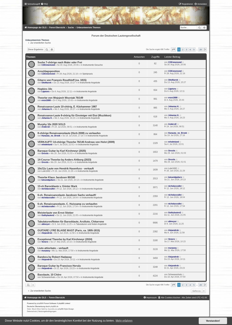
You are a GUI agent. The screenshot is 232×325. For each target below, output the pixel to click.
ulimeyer (45, 224)
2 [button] (182, 49)
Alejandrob (46, 233)
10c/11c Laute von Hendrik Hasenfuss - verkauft (66, 168)
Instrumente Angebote (90, 82)
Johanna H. (46, 109)
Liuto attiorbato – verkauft (53, 248)
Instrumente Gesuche (93, 65)
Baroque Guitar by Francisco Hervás (59, 265)
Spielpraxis (87, 74)
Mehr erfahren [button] (124, 320)
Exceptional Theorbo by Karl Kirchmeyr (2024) (65, 239)
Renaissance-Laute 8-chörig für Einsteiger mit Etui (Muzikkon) (74, 115)
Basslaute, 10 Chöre (49, 274)
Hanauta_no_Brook (50, 136)
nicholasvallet (48, 189)
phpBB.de (54, 306)
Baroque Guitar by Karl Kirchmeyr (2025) (62, 150)
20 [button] (200, 49)
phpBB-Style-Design (66, 309)
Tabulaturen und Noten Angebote (91, 224)
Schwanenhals (48, 277)
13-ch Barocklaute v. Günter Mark (57, 186)
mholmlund (46, 144)
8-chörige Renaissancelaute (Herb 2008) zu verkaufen (69, 133)
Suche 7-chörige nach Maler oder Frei (60, 62)
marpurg (45, 250)
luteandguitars (48, 180)
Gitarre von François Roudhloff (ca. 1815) (62, 80)
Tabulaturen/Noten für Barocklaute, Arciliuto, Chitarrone (71, 221)
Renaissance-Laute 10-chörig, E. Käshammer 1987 (67, 106)
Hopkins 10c (45, 89)
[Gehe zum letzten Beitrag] (183, 62)
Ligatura (45, 91)
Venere (44, 242)
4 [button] (190, 49)
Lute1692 (45, 171)
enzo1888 (46, 100)
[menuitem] (44, 4)
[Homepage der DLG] (116, 14)
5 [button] (193, 49)
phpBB (39, 303)
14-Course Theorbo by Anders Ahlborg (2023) (64, 159)
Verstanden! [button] (213, 320)
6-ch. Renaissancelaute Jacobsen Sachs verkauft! (67, 195)
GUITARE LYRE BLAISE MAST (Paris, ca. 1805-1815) (69, 230)
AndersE (45, 127)
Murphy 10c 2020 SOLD (51, 124)
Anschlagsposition (49, 71)
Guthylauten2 (47, 215)
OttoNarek (46, 82)
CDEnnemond (48, 65)
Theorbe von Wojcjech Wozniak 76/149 (60, 97)
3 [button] (186, 49)
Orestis (45, 153)
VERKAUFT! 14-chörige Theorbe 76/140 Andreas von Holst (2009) (76, 142)
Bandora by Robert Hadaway (55, 257)
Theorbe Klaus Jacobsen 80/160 (56, 177)
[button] (173, 49)
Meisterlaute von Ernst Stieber (56, 212)
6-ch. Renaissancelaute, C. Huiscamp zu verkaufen (67, 204)
